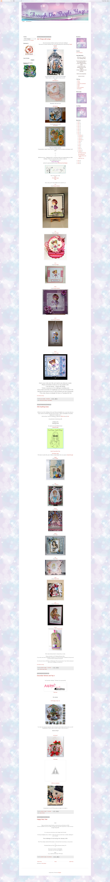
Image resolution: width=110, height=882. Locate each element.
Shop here (55, 692)
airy (58, 578)
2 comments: (49, 811)
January (79, 151)
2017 (78, 132)
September (80, 139)
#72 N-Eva (55, 125)
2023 (78, 123)
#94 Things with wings (44, 39)
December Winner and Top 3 (46, 675)
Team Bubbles (49, 400)
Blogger (59, 872)
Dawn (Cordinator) (80, 87)
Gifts (56, 558)
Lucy (55, 602)
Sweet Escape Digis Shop (55, 451)
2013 (78, 163)
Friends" (56, 458)
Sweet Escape (55, 427)
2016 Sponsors (28, 21)
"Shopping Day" (60, 628)
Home (23, 21)
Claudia (78, 82)
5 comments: (48, 398)
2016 (78, 133)
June (79, 144)
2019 (78, 129)
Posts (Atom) (44, 863)
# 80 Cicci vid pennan (55, 783)
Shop (55, 176)
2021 (78, 126)
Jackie (55, 533)
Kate (56, 534)
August (79, 141)
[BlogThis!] (53, 398)
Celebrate (56, 484)
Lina (55, 184)
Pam (55, 483)
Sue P (55, 351)
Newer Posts (39, 861)
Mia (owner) (79, 88)
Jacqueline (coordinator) (81, 83)
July (79, 142)
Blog (55, 179)
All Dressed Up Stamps (62, 163)
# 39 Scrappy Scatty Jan (55, 700)
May (79, 145)
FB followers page (55, 453)
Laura (55, 318)
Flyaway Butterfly (56, 185)
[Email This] (52, 398)
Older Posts (71, 861)
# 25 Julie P (55, 735)
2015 (78, 160)
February (80, 150)
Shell (62, 416)
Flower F (55, 578)
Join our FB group (79, 52)
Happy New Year (42, 819)
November (80, 136)
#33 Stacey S (55, 80)
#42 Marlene (55, 106)
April (79, 147)
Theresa (55, 508)
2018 (78, 130)
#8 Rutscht (55, 48)
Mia (55, 557)
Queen (56, 509)
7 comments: (49, 667)
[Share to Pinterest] (56, 398)
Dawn (55, 286)
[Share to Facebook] (55, 398)
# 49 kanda (55, 759)
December (80, 135)
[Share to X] (54, 398)
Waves (46, 669)
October (79, 138)
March (79, 148)
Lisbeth (55, 457)
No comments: (49, 856)
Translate (32, 40)
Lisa (55, 231)
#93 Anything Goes (43, 407)
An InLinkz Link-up (40, 395)
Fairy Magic (56, 264)
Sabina (78, 84)
